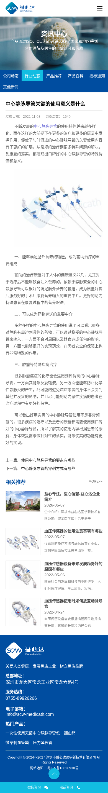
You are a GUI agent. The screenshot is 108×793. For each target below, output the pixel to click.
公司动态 (11, 76)
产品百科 (75, 76)
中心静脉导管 (45, 126)
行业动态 (32, 76)
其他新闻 (11, 87)
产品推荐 (54, 76)
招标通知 (97, 76)
